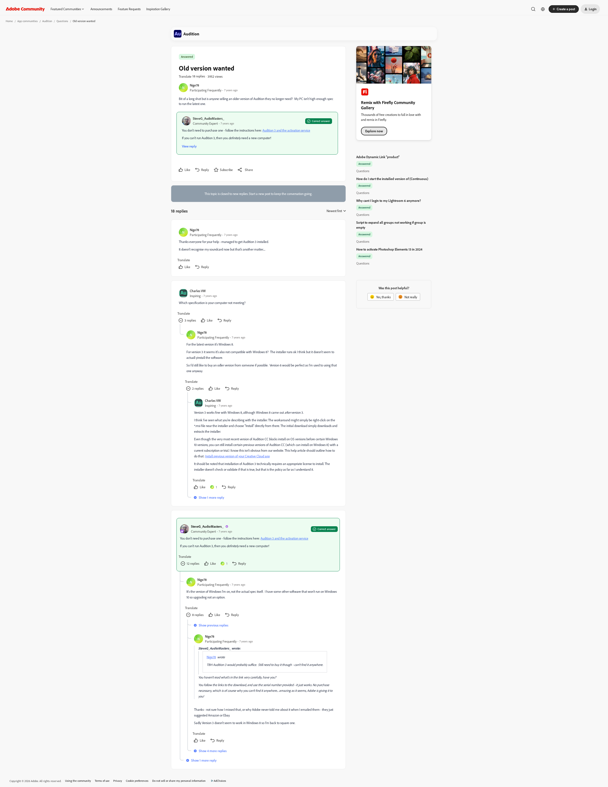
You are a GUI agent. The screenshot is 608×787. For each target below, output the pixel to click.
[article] (258, 249)
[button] (564, 9)
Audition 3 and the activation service (286, 130)
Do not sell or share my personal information (179, 780)
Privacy (117, 780)
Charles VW (198, 291)
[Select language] (543, 9)
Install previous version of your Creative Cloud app (237, 456)
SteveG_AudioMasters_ (208, 118)
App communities (27, 21)
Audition (47, 21)
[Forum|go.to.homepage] (25, 9)
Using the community (78, 780)
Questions (62, 21)
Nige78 (194, 85)
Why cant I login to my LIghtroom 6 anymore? (388, 201)
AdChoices (220, 780)
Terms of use (102, 780)
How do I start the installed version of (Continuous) (392, 179)
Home (9, 21)
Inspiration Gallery (158, 9)
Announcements (101, 9)
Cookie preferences (137, 780)
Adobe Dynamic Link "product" (377, 157)
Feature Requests (129, 9)
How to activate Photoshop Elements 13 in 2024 (389, 249)
